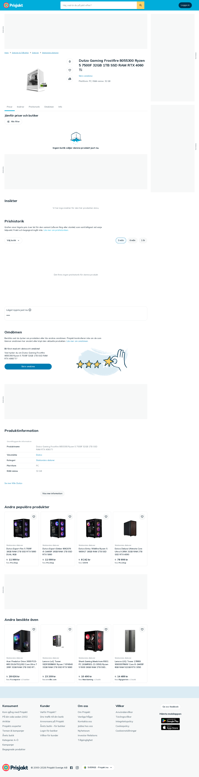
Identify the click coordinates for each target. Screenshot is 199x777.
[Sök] (140, 5)
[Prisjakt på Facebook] (71, 767)
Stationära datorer (50, 53)
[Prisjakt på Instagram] (77, 767)
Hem (7, 53)
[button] (70, 61)
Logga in (185, 5)
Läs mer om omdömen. (77, 341)
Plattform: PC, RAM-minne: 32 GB (94, 81)
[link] (22, 539)
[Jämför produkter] (70, 79)
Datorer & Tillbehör (20, 53)
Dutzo (39, 455)
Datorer (35, 53)
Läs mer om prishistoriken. (56, 230)
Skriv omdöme (86, 76)
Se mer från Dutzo (13, 483)
